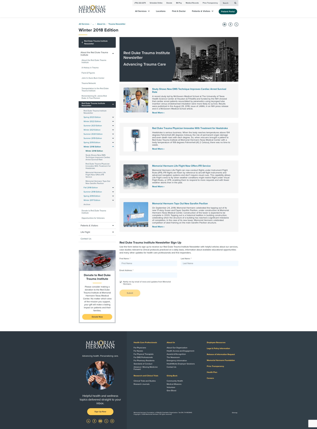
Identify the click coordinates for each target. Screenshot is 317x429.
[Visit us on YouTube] (100, 421)
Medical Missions (174, 384)
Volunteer (171, 387)
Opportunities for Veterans (93, 218)
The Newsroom (173, 357)
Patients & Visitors (201, 11)
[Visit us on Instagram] (112, 421)
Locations (161, 11)
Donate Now (97, 317)
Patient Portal (228, 11)
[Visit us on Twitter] (106, 421)
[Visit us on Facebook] (94, 421)
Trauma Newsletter (116, 24)
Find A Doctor (179, 11)
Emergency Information (177, 360)
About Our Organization (177, 348)
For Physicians (140, 348)
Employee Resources (216, 342)
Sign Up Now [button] (100, 411)
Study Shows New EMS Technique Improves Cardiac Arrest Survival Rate (98, 157)
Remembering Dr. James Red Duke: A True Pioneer (94, 97)
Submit (130, 293)
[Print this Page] (224, 24)
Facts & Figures (88, 73)
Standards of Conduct (143, 364)
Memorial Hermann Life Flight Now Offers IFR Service (181, 165)
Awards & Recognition (176, 354)
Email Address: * (126, 270)
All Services (141, 11)
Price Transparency (210, 3)
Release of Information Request (221, 354)
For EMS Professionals (143, 357)
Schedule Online (156, 3)
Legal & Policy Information (218, 348)
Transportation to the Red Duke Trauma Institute (95, 89)
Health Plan (212, 372)
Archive (87, 204)
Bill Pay (179, 3)
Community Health (175, 381)
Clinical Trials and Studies (145, 381)
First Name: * (124, 258)
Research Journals (141, 384)
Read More (157, 112)
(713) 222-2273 (140, 3)
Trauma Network (89, 83)
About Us (101, 24)
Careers (210, 378)
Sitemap (234, 413)
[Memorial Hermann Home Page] (91, 9)
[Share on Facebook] (230, 24)
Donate (169, 3)
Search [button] (225, 3)
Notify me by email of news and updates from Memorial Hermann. (147, 283)
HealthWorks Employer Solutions (181, 364)
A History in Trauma (90, 67)
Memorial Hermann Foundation (221, 360)
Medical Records (192, 3)
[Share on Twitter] (236, 24)
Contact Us (86, 238)
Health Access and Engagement (180, 351)
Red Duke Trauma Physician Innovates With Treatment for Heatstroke (190, 128)
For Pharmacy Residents (144, 360)
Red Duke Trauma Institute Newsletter (95, 112)
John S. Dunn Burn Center (93, 78)
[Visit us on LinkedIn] (88, 421)
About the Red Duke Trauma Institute (94, 61)
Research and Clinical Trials (146, 375)
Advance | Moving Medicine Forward (146, 368)
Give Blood (171, 390)
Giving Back (172, 375)
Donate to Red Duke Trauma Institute (94, 211)
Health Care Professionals (145, 342)
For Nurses (138, 351)
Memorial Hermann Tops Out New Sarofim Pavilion (180, 203)
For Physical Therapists (143, 354)
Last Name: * (186, 258)
